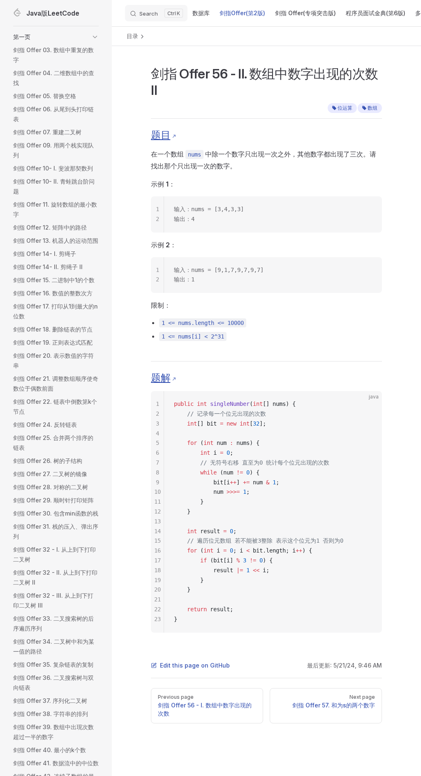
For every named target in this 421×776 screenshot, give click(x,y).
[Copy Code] (369, 209)
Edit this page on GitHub (195, 665)
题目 (160, 135)
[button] (56, 37)
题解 (160, 378)
